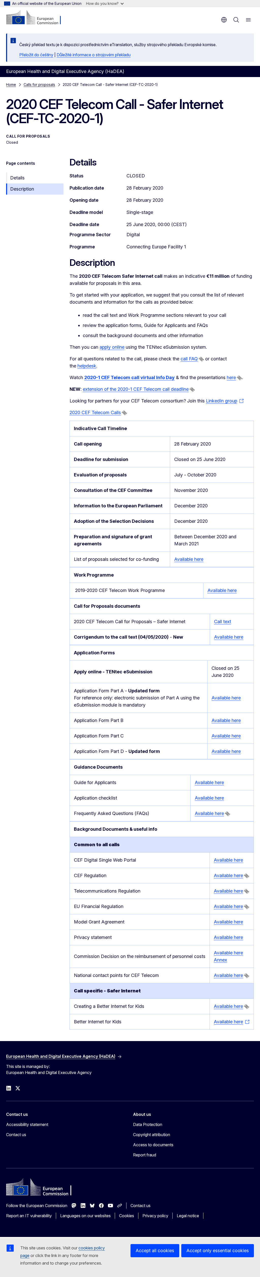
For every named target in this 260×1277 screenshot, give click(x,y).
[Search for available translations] (201, 359)
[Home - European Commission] (37, 17)
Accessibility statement (27, 1124)
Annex (220, 960)
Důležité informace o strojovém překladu (94, 54)
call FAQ (189, 358)
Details (17, 177)
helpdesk (86, 365)
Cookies (126, 1215)
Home (11, 84)
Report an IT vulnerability (29, 1215)
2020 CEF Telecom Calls (95, 412)
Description (22, 189)
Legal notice (188, 1215)
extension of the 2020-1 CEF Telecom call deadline (136, 389)
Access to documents (153, 1144)
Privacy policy (155, 1215)
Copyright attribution (151, 1134)
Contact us (16, 1134)
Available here (188, 559)
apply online (112, 347)
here (231, 377)
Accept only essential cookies (217, 1250)
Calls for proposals (39, 84)
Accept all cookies (155, 1250)
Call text (222, 621)
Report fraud (144, 1154)
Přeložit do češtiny (36, 54)
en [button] (224, 19)
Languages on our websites (85, 1215)
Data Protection (147, 1124)
